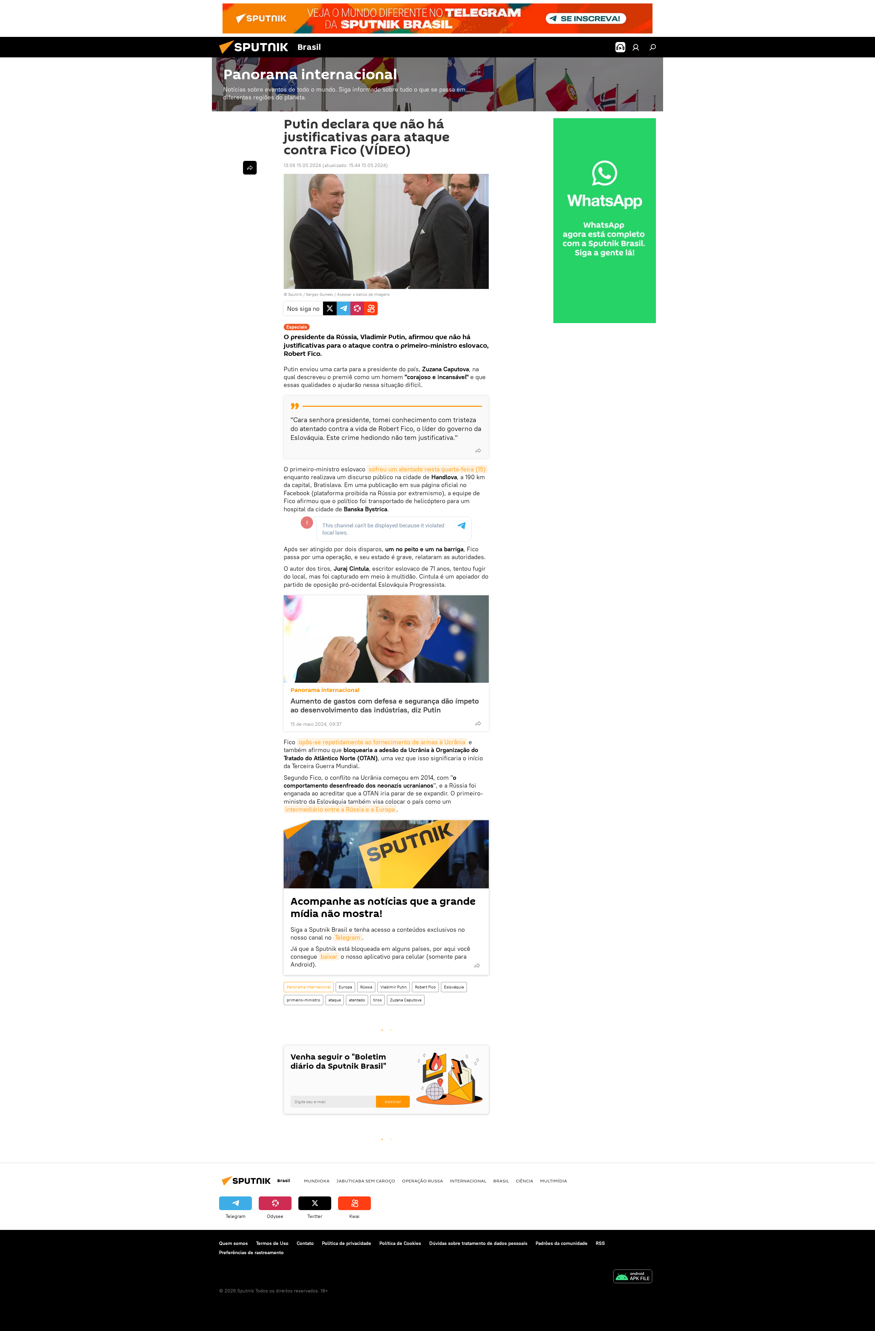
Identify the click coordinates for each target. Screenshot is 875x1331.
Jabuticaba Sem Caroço (365, 1181)
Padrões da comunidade (562, 1243)
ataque (334, 999)
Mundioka (316, 1181)
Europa (345, 986)
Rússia (366, 986)
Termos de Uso (272, 1243)
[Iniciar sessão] (636, 47)
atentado (357, 999)
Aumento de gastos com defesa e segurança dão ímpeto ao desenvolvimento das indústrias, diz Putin (385, 705)
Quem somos (233, 1243)
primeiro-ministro (303, 999)
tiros (377, 999)
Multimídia (553, 1181)
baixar (329, 956)
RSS (600, 1243)
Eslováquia (454, 986)
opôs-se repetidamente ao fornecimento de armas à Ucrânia (382, 742)
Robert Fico (425, 986)
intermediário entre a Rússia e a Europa (340, 809)
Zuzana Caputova (405, 999)
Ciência (524, 1181)
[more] (478, 450)
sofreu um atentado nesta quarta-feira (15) (427, 469)
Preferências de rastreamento (251, 1252)
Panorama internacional (325, 690)
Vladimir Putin (393, 986)
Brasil (501, 1181)
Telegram (347, 937)
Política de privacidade (346, 1243)
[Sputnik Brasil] (256, 56)
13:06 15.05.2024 (302, 165)
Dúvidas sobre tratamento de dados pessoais (478, 1243)
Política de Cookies (400, 1243)
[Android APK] (632, 1277)
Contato (305, 1243)
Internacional (468, 1181)
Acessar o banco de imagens (363, 294)
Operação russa (422, 1181)
